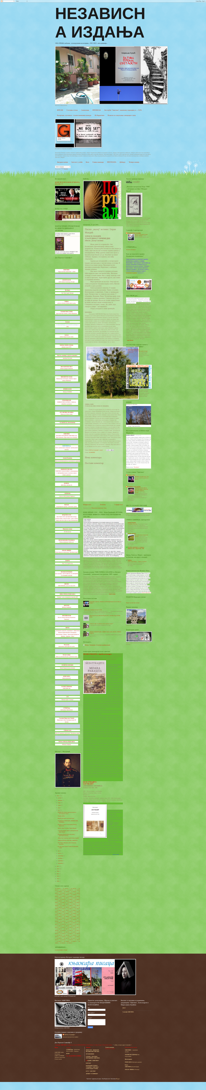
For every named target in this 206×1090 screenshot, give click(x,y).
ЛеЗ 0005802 (66, 891)
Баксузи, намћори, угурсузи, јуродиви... (67, 355)
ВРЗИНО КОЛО (67, 389)
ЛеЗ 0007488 (59, 935)
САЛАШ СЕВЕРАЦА (66, 686)
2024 (58, 881)
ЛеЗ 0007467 (70, 933)
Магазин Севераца (66, 744)
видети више (112, 594)
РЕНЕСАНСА (66, 676)
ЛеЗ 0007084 (70, 921)
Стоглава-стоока (72, 110)
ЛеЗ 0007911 (59, 941)
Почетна (102, 504)
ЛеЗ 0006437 (66, 913)
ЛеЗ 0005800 (77, 890)
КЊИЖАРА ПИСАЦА (66, 469)
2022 (58, 876)
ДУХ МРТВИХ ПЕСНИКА (66, 412)
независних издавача (131, 272)
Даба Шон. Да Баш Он (66, 485)
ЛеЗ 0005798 (63, 890)
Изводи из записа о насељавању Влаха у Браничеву (67, 825)
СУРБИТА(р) (66, 708)
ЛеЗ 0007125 (66, 922)
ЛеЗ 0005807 (73, 891)
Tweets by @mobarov (131, 249)
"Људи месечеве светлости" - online (66, 271)
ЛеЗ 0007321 (63, 927)
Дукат (124, 1008)
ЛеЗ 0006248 (59, 904)
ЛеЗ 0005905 (59, 897)
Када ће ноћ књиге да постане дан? (66, 818)
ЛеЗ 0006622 (66, 916)
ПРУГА (67, 627)
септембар (60, 856)
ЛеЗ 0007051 (66, 919)
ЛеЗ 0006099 (59, 901)
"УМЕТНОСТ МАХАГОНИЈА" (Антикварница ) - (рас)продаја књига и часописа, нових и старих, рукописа (66, 472)
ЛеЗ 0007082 (92, 452)
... (67, 425)
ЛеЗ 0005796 (73, 888)
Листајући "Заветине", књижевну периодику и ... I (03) (123, 110)
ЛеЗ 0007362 (59, 929)
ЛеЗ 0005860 (77, 893)
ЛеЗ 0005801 (59, 891)
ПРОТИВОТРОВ (66, 615)
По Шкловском (67, 531)
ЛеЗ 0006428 (77, 911)
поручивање (130, 340)
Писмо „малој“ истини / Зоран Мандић (67, 828)
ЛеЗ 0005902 (63, 896)
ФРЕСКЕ (60, 110)
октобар (60, 858)
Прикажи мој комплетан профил (70, 1037)
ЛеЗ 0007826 (63, 939)
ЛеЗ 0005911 (66, 897)
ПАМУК (67, 560)
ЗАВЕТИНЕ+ (66, 269)
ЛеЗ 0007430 (66, 932)
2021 (58, 873)
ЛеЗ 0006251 (73, 904)
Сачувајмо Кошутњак (133, 524)
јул (59, 851)
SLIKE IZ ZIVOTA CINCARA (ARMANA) (68, 840)
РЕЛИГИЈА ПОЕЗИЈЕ (67, 665)
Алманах (67, 322)
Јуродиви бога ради (67, 358)
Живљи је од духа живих (67, 414)
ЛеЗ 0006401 (59, 910)
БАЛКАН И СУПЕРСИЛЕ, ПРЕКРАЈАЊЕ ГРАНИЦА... (68, 821)
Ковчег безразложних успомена (67, 668)
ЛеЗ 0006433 (59, 913)
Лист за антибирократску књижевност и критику (67, 461)
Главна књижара (98, 162)
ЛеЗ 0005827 (70, 893)
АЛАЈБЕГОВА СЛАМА (67, 311)
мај (59, 807)
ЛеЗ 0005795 (65, 888)
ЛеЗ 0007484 (77, 933)
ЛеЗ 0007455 (63, 933)
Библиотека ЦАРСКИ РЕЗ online (67, 646)
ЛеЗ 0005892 (73, 894)
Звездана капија (62, 162)
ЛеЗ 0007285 (66, 925)
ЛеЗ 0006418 (63, 911)
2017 (58, 866)
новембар (60, 860)
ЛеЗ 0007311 (73, 925)
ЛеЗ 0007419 (70, 930)
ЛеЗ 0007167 (73, 922)
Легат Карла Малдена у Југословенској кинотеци (67, 843)
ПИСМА (66, 584)
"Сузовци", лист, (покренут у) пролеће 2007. (67, 597)
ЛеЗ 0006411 (66, 910)
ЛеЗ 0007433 (73, 932)
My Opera (67, 290)
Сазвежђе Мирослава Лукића (66, 718)
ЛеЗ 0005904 (77, 896)
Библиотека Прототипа (67, 709)
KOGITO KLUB (67, 280)
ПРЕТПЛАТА (111, 162)
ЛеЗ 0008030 (66, 941)
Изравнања (74, 313)
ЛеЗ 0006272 (63, 905)
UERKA (67, 301)
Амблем (67, 335)
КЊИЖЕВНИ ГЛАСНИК (134, 233)
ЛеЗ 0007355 (77, 927)
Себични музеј (67, 730)
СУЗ (67, 696)
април (59, 805)
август (59, 853)
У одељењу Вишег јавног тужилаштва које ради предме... (68, 831)
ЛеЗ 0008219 (73, 941)
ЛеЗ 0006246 (70, 902)
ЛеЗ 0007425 (77, 930)
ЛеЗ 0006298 (59, 907)
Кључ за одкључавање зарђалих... (67, 496)
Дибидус (122, 162)
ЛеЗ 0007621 (77, 936)
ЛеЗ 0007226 (77, 924)
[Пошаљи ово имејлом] (107, 450)
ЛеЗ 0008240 (62, 943)
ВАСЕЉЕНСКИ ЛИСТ (66, 366)
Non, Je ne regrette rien (67, 563)
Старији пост (118, 504)
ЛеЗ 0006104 (66, 901)
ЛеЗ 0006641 (73, 916)
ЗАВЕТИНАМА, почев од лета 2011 (66, 585)
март (59, 802)
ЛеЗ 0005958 (63, 899)
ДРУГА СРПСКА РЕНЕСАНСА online (66, 303)
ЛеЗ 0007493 (73, 935)
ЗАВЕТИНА (66, 434)
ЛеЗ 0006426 (70, 911)
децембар (60, 863)
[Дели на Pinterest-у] (113, 450)
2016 (58, 795)
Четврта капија (134, 162)
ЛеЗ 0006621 (59, 916)
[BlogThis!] (108, 450)
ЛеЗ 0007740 (66, 938)
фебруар (60, 800)
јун (59, 810)
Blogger (118, 1078)
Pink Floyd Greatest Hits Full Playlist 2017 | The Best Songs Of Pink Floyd (105, 616)
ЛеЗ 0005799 (70, 890)
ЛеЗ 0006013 (77, 899)
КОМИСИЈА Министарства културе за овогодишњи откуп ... (67, 812)
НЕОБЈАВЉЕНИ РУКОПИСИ (67, 540)
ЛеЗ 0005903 (70, 896)
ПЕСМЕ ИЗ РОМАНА (66, 572)
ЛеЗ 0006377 (77, 908)
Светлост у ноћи (76, 162)
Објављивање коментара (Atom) (99, 508)
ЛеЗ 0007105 (59, 922)
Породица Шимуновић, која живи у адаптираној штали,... (66, 835)
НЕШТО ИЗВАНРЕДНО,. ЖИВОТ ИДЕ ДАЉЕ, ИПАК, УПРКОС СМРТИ (105, 632)
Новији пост (87, 504)
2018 (58, 869)
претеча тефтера (66, 607)
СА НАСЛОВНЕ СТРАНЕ (61, 950)
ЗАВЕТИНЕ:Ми (66, 688)
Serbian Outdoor (132, 522)
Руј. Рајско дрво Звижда (67, 293)
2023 (58, 878)
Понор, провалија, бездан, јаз (67, 542)
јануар (59, 798)
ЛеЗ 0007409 (63, 930)
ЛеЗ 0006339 (73, 907)
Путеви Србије (66, 654)
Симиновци (85, 110)
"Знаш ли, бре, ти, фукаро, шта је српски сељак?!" (101, 623)
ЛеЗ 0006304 (66, 907)
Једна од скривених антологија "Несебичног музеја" (67, 733)
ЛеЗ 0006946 (77, 918)
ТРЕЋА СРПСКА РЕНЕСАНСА (66, 741)
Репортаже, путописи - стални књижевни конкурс (74, 115)
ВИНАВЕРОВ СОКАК (66, 377)
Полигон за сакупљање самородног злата (122, 115)
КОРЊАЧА (67, 493)
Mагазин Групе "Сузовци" (67, 699)
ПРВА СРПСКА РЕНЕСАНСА (67, 594)
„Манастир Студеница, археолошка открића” (68, 838)
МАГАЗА (66, 504)
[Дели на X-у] (110, 450)
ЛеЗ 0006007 (70, 899)
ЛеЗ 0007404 (73, 929)
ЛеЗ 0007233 (59, 925)
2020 (58, 871)
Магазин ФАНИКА (67, 391)
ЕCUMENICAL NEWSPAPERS (67, 422)
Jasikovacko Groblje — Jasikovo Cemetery (137, 561)
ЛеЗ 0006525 (63, 915)
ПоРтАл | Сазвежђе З (69, 1034)
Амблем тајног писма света (66, 336)
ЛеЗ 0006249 (66, 904)
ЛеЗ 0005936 (73, 897)
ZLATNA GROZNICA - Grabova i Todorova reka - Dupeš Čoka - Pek (136, 547)
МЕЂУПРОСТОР (66, 515)
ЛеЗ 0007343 (70, 927)
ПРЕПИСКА (96, 110)
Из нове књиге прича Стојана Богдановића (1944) (68, 847)
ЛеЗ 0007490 (66, 935)
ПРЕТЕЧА (66, 605)
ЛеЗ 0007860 (70, 939)
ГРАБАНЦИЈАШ (66, 400)
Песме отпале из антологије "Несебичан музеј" (66, 552)
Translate (66, 169)
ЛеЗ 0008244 (69, 943)
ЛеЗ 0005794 (58, 888)
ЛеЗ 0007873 (77, 939)
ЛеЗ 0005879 (59, 894)
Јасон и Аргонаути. (146, 592)
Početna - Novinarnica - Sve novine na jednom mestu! (97, 645)
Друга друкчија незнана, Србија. (64, 313)
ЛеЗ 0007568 (63, 936)
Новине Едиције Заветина (66, 368)
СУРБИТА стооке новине (134, 486)
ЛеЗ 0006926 (70, 918)
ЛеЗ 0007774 (73, 938)
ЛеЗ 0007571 (70, 936)
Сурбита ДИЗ (131, 475)
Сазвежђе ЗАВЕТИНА (128, 1012)
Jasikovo (130, 560)
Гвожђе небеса (61, 816)
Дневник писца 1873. (67, 347)
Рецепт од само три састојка (132, 602)
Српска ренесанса (66, 678)
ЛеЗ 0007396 (66, 929)
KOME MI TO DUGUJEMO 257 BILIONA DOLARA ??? (67, 183)
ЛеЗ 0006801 (63, 918)
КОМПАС (66, 483)
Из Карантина (99, 115)
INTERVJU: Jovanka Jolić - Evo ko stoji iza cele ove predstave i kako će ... (142, 478)
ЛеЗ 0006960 (59, 919)
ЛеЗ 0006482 (73, 913)
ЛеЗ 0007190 (63, 924)
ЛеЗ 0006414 (73, 910)
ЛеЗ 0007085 (77, 921)
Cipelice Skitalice (132, 533)
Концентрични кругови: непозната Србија (66, 506)
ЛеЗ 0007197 (70, 924)
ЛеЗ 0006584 (70, 915)
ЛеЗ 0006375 (70, 908)
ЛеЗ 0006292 (77, 905)
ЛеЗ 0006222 (63, 902)
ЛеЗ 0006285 (70, 905)
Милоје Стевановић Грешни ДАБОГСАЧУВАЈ (141, 235)
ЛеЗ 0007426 (59, 932)
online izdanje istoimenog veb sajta (67, 281)
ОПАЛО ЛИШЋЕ (66, 550)
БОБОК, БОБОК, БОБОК (66, 345)
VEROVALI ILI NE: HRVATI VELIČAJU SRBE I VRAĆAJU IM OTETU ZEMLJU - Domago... (141, 490)
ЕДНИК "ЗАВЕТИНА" (93, 1060)
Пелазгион (66, 644)
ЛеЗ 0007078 (73, 919)
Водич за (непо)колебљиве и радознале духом (66, 656)
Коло (87, 162)
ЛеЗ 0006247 (77, 902)
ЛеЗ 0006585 (77, 915)
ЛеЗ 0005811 (63, 893)
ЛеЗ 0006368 (63, 908)
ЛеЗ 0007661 (59, 938)
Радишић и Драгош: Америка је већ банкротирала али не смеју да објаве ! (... (105, 602)
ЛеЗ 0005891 (66, 894)
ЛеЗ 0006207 (73, 901)
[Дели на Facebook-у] (111, 450)
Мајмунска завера (67, 529)
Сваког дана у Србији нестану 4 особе (93, 609)
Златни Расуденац (67, 458)
